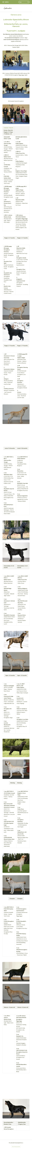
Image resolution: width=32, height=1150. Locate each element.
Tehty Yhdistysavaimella (16, 1146)
